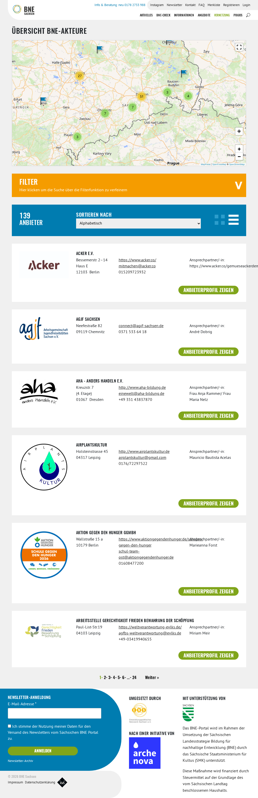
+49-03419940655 (135, 639)
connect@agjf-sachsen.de (141, 326)
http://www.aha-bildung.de (142, 387)
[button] (44, 101)
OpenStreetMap (237, 164)
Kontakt (190, 5)
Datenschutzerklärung (40, 783)
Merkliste (214, 5)
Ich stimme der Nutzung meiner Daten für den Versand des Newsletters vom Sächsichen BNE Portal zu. (53, 732)
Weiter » (152, 678)
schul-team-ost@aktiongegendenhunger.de (146, 554)
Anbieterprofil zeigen (208, 290)
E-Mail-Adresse (22, 704)
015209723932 (132, 272)
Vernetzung (222, 15)
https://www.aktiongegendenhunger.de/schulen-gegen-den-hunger (150, 542)
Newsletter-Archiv (20, 761)
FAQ (202, 5)
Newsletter (174, 5)
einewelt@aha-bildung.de (141, 393)
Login (246, 5)
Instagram (157, 5)
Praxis (238, 15)
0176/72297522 (133, 463)
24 (134, 678)
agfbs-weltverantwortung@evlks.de (150, 633)
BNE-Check (163, 15)
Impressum (15, 783)
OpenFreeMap (219, 164)
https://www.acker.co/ (137, 260)
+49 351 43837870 (135, 399)
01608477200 (131, 563)
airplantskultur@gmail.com (142, 457)
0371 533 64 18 (133, 332)
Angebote (204, 15)
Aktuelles (146, 15)
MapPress (205, 164)
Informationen (184, 15)
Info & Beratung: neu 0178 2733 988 (119, 5)
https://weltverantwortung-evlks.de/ (150, 627)
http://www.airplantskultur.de (144, 451)
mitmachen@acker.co (137, 266)
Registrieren (231, 5)
